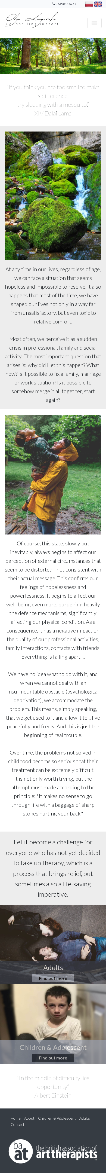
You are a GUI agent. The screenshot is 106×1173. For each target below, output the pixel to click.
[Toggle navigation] (94, 23)
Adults (84, 1118)
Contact (17, 1124)
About (29, 1118)
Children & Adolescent (57, 1118)
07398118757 (66, 4)
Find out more (53, 977)
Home (16, 1118)
